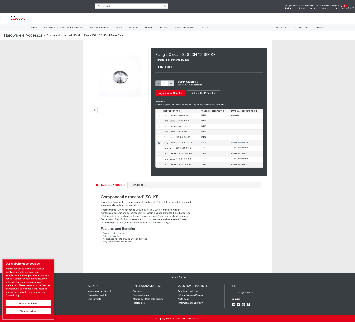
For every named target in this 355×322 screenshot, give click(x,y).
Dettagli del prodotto (110, 185)
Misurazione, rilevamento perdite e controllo (63, 27)
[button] (158, 83)
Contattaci (319, 27)
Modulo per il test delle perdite (148, 299)
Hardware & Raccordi (99, 27)
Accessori (133, 27)
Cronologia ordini (300, 27)
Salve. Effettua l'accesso (310, 5)
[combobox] (129, 6)
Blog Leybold (94, 299)
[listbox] (330, 8)
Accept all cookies (28, 303)
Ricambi (148, 27)
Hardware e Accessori (23, 35)
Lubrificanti (163, 27)
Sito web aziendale (97, 295)
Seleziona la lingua (330, 5)
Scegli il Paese (291, 5)
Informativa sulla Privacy (190, 295)
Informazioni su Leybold (100, 291)
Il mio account (305, 8)
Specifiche (139, 185)
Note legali (183, 299)
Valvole (119, 27)
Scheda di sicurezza (143, 295)
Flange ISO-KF (92, 35)
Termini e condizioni (188, 291)
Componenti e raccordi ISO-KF (63, 35)
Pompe (34, 27)
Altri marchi (206, 27)
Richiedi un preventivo (203, 93)
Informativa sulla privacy (190, 302)
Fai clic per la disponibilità (190, 85)
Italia (288, 8)
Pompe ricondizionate (185, 27)
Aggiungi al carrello (170, 93)
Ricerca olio (139, 302)
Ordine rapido (280, 27)
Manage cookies (28, 311)
